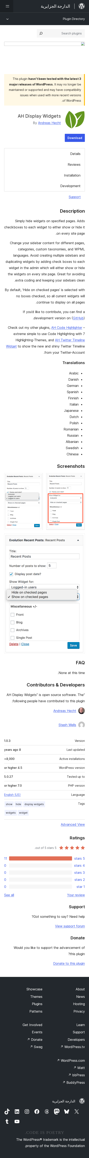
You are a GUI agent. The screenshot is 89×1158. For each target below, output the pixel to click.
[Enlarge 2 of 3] (37, 479)
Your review (76, 895)
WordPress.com (71, 1060)
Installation (72, 175)
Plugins (37, 1004)
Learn (80, 1025)
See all (9, 895)
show (9, 804)
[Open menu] (6, 6)
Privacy (79, 1011)
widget (23, 812)
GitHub (78, 318)
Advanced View (73, 824)
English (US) (12, 794)
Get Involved (32, 1025)
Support (75, 197)
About (80, 989)
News (80, 997)
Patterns (35, 1011)
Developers (76, 1039)
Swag (36, 1047)
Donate (34, 1039)
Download (74, 138)
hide (18, 804)
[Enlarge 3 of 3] (79, 539)
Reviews (74, 164)
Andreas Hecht (49, 123)
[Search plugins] (41, 33)
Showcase (34, 989)
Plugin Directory (74, 19)
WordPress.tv (72, 1047)
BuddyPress (73, 1082)
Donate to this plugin (69, 963)
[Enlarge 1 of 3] (79, 479)
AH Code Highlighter (66, 327)
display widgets (34, 804)
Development (70, 186)
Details (75, 154)
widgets (11, 812)
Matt (79, 1068)
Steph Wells (67, 725)
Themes (36, 997)
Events (37, 1032)
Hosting (79, 1004)
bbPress (76, 1075)
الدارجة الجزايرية (63, 1101)
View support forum (70, 926)
